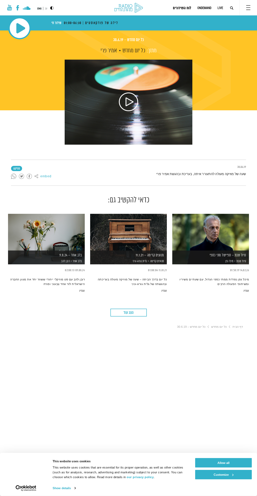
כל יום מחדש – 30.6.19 (128, 40)
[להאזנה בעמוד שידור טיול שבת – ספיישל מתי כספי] (210, 232)
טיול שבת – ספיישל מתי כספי (228, 255)
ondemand (204, 8)
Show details (62, 488)
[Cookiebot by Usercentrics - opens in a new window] (26, 488)
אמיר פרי (109, 51)
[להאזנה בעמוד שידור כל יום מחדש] (128, 102)
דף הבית (238, 326)
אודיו (246, 291)
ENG (39, 8)
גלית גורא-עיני (139, 261)
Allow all (223, 463)
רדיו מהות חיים (128, 8)
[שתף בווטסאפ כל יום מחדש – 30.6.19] (13, 176)
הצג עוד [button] (128, 312)
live (220, 8)
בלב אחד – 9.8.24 (70, 255)
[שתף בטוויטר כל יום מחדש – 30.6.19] (21, 176)
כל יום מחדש (133, 51)
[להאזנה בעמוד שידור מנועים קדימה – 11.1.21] (128, 232)
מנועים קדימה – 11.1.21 (150, 255)
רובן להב (65, 261)
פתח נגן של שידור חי (19, 28)
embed (45, 176)
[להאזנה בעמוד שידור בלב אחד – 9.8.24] (46, 232)
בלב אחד (77, 261)
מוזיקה (16, 168)
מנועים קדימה (157, 261)
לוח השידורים (182, 8)
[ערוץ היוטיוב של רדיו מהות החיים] (9, 7)
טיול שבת (241, 261)
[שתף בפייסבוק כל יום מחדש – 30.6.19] (29, 176)
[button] (248, 7)
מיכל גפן (229, 261)
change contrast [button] (52, 8)
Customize (221, 474)
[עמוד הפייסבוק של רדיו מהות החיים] (17, 7)
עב (46, 8)
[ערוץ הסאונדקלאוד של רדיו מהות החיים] (27, 8)
